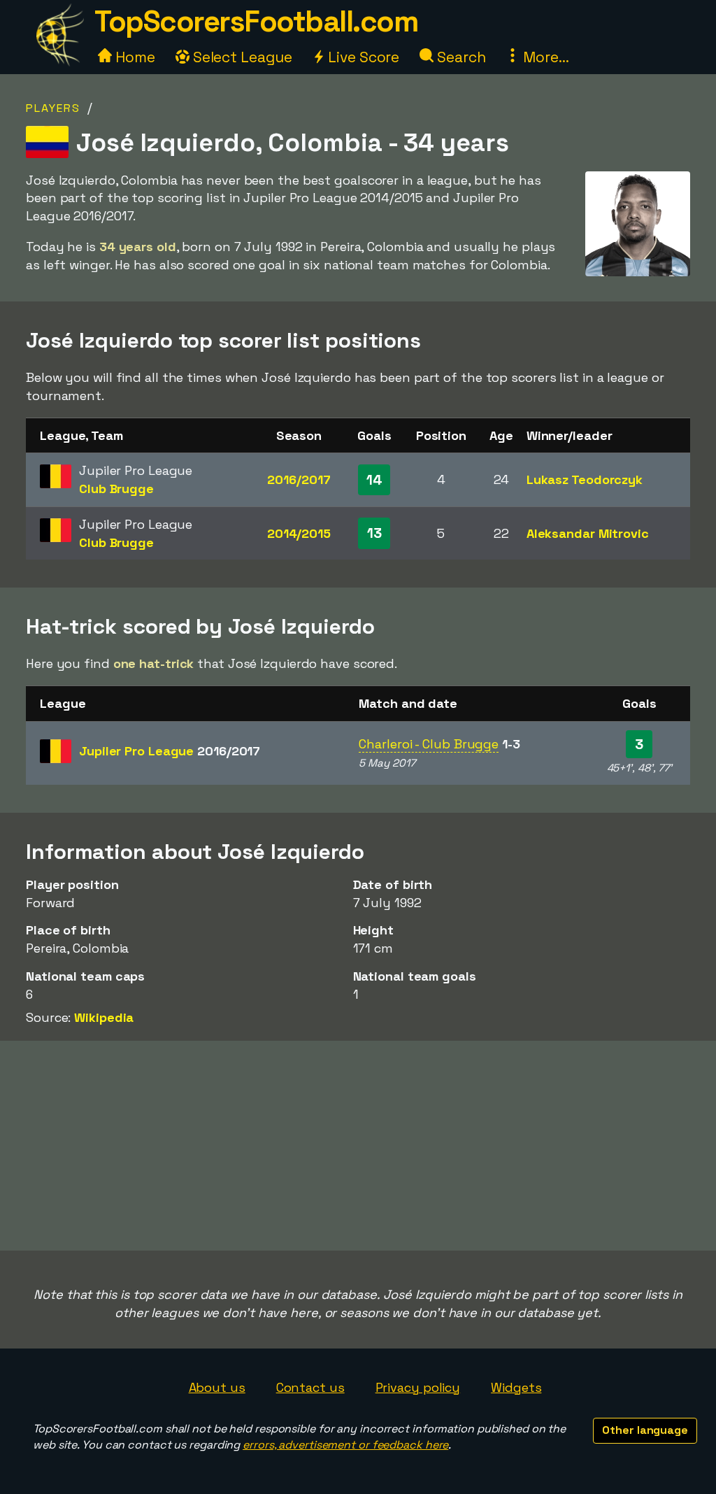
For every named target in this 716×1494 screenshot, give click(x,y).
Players (53, 108)
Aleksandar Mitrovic (588, 533)
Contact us (310, 1387)
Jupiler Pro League (169, 751)
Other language (645, 1430)
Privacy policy (418, 1387)
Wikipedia (104, 1017)
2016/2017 (298, 479)
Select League (240, 57)
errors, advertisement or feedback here (345, 1444)
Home (133, 57)
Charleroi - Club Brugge (429, 744)
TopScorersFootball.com (255, 21)
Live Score (361, 57)
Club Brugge (116, 489)
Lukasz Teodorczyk (585, 479)
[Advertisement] (358, 1146)
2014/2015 (299, 533)
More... (544, 57)
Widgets (516, 1387)
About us (217, 1387)
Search (459, 57)
